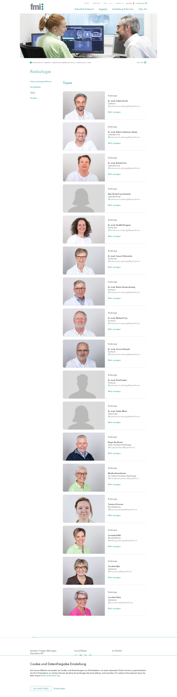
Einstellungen (59, 688)
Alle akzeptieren (40, 689)
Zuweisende (140, 3)
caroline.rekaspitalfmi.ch (122, 602)
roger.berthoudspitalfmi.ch (123, 447)
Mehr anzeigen (114, 112)
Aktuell (86, 3)
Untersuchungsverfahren (40, 81)
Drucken (140, 62)
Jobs (105, 3)
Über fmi (143, 9)
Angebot (103, 9)
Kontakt (33, 98)
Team (89, 63)
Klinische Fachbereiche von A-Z (64, 63)
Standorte (96, 3)
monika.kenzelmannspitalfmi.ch (125, 478)
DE (111, 3)
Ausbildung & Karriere (123, 9)
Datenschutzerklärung (50, 675)
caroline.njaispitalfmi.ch (121, 571)
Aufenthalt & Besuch (84, 9)
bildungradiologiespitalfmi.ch (124, 509)
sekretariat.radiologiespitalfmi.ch (125, 106)
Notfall (129, 3)
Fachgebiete (35, 87)
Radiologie (81, 63)
